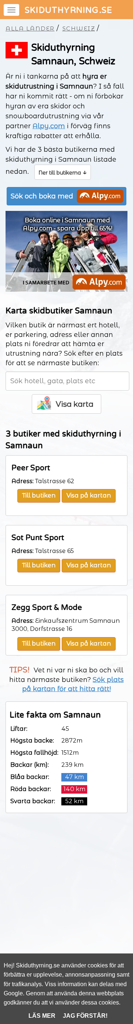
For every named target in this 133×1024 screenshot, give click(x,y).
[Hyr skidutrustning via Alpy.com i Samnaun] (66, 289)
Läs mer (41, 1016)
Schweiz (78, 28)
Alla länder (30, 28)
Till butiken (38, 495)
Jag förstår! (85, 1016)
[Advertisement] (66, 901)
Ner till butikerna (62, 172)
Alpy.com (49, 126)
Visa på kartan (88, 495)
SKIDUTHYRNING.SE (68, 10)
